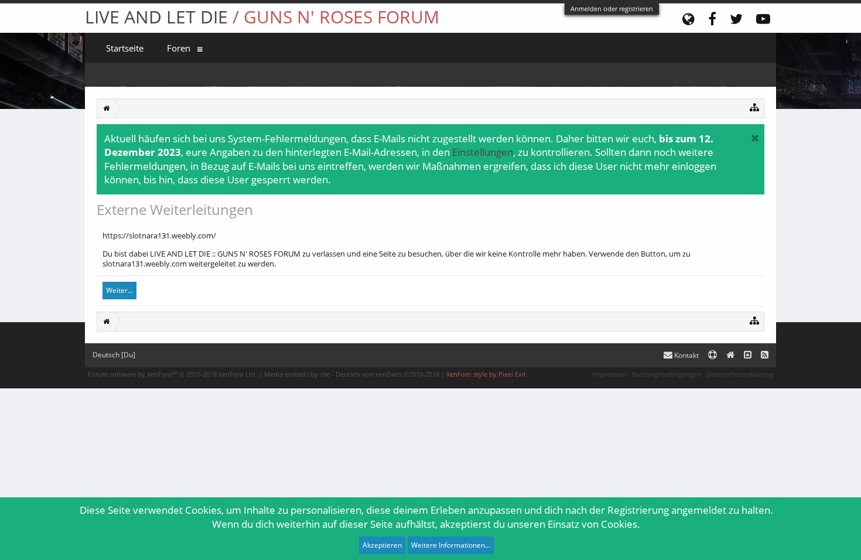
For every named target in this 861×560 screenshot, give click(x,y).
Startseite (125, 48)
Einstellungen (482, 152)
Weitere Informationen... (450, 545)
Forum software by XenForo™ (172, 374)
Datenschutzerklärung (740, 374)
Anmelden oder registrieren (611, 8)
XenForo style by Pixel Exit (486, 374)
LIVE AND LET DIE (262, 17)
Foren (178, 48)
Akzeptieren (382, 545)
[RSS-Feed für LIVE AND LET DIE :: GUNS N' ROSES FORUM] (764, 355)
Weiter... (119, 290)
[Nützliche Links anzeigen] (755, 106)
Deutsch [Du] (114, 355)
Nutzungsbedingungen (666, 374)
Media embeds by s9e (297, 374)
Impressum (609, 374)
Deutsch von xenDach (387, 374)
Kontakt (685, 355)
